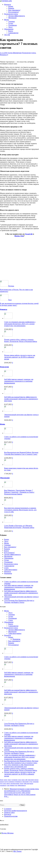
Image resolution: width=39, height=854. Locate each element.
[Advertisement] (19, 260)
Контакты (7, 814)
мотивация (11, 781)
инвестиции (31, 779)
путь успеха (3, 783)
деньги (9, 779)
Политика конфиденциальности (15, 810)
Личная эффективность (16, 16)
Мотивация (12, 18)
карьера (2, 781)
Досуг (10, 27)
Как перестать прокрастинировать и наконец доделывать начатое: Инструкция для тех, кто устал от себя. (20, 510)
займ (26, 779)
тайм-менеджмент (28, 783)
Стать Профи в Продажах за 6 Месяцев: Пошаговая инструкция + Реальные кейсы (19, 526)
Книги (10, 31)
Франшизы (8, 573)
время (5, 779)
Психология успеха (11, 14)
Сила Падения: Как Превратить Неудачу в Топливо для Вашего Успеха (19, 601)
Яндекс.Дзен (19, 236)
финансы (12, 785)
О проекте (7, 809)
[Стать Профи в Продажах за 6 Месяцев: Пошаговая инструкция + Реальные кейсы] (8, 522)
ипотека (36, 779)
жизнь (23, 779)
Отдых (10, 23)
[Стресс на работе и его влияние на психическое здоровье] (8, 433)
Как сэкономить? (14, 10)
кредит (6, 781)
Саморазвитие (13, 33)
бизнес (1, 779)
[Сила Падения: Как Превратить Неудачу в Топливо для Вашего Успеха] (8, 720)
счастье (21, 783)
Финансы (7, 4)
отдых (30, 781)
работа (8, 783)
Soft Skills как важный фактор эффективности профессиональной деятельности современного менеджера (21, 399)
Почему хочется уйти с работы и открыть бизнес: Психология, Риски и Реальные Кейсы (20, 340)
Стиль (6, 568)
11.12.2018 (3, 53)
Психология (4, 367)
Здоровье (11, 21)
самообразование (14, 783)
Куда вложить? (13, 12)
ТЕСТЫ (7, 35)
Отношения (12, 25)
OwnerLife (29, 234)
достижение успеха (16, 779)
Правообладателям (10, 816)
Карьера (11, 8)
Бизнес (10, 6)
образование (25, 781)
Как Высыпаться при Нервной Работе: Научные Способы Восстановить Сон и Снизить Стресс (21, 453)
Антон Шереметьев (15, 53)
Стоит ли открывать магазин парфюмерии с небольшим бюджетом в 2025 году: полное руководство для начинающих (19, 324)
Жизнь (6, 19)
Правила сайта (9, 812)
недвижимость (18, 781)
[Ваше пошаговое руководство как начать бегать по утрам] (8, 464)
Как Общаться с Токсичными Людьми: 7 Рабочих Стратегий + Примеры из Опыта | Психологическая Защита (19, 492)
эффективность (22, 785)
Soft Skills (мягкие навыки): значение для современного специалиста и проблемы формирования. (18, 381)
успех (8, 785)
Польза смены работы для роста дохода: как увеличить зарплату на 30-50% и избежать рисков (19, 357)
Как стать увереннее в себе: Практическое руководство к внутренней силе (19, 765)
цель (16, 785)
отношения (35, 781)
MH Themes (17, 851)
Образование (8, 29)
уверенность (3, 785)
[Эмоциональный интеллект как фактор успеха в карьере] (8, 411)
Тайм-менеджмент (10, 569)
